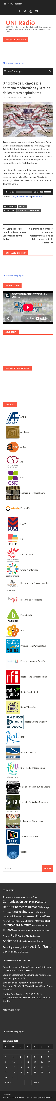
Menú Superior (15, 3)
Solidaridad (31, 941)
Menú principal (15, 71)
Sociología (22, 941)
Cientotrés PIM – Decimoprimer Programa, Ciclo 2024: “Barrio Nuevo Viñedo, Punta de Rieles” (28, 986)
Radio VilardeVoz (28, 706)
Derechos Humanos (28, 907)
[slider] (48, 191)
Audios (22, 207)
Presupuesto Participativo (33, 645)
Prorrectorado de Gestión (33, 661)
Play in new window (21, 196)
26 (28, 1072)
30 (6, 1077)
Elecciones (30, 912)
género (23, 921)
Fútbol (18, 921)
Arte (5, 897)
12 (28, 1062)
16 (6, 1067)
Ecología (45, 907)
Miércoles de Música (39, 925)
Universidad (9, 951)
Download (37, 196)
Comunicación (13, 902)
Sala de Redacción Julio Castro (35, 786)
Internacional (42, 920)
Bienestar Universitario (16, 897)
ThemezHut (47, 1097)
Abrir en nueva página (13, 63)
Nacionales (19, 930)
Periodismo (6, 936)
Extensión (25, 508)
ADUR (23, 417)
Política (16, 935)
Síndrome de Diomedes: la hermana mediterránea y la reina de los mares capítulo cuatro (41, 235)
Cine (34, 897)
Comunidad (29, 901)
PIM (22, 630)
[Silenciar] (41, 191)
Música (8, 929)
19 (28, 1067)
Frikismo (12, 921)
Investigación (11, 925)
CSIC (22, 477)
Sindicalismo (35, 936)
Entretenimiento (29, 916)
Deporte (9, 906)
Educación (19, 912)
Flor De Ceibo (26, 554)
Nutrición (35, 930)
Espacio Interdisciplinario (33, 492)
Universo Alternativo (22, 952)
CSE (22, 462)
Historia (22, 210)
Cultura (41, 902)
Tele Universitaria (29, 836)
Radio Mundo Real (29, 692)
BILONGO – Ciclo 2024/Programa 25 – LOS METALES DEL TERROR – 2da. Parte (27, 997)
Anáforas (24, 431)
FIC (22, 539)
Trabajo (18, 947)
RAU (22, 737)
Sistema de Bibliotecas (31, 820)
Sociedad (9, 940)
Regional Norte (28, 752)
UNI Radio (20, 22)
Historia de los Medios (31, 599)
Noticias (27, 930)
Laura (5, 974)
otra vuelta (44, 930)
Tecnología (8, 947)
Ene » (36, 1082)
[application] (28, 192)
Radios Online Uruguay (35, 721)
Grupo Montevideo (29, 569)
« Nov (7, 1082)
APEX (23, 446)
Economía (7, 912)
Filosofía (6, 921)
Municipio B (26, 615)
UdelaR (23, 851)
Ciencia (29, 897)
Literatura (34, 210)
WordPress (19, 1097)
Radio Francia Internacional (34, 676)
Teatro (40, 941)
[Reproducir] (6, 191)
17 (13, 1067)
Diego (29, 97)
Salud (26, 935)
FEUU (23, 523)
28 (42, 1072)
